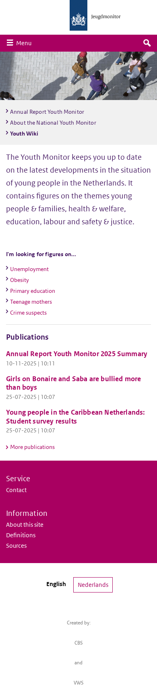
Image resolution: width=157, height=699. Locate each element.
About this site (24, 524)
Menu (26, 43)
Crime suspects (28, 312)
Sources (16, 545)
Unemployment (29, 269)
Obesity (19, 280)
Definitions (20, 535)
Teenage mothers (31, 301)
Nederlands (93, 584)
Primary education (32, 290)
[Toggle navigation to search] (147, 43)
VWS (79, 682)
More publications (32, 447)
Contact (16, 490)
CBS (78, 642)
